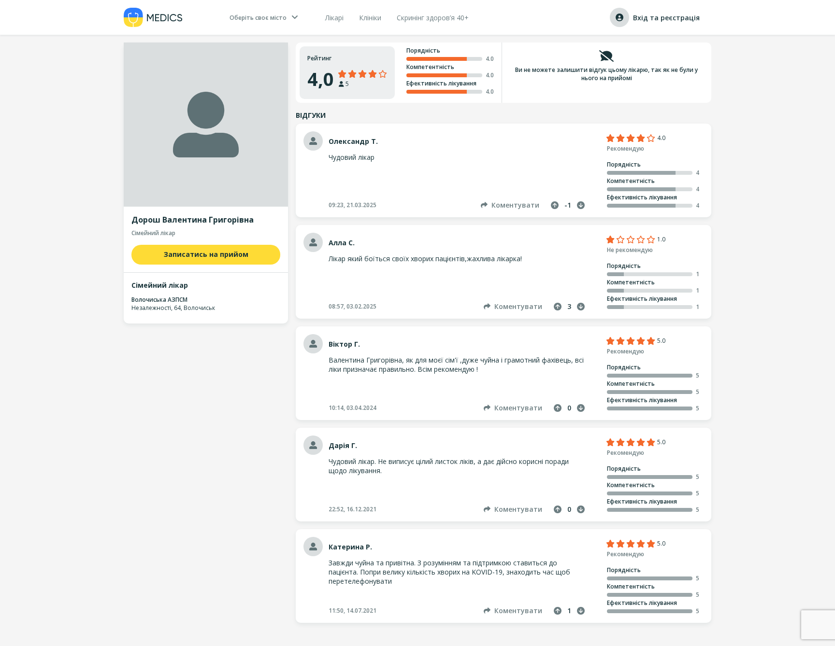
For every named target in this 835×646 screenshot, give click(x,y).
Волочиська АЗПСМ (159, 299)
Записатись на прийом (206, 254)
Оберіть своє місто (258, 18)
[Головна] (153, 17)
